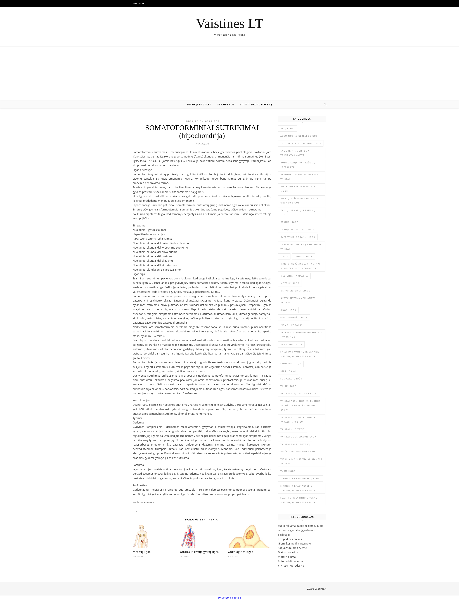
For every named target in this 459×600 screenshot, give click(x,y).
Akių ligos (287, 128)
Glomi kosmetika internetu (294, 543)
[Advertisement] (229, 73)
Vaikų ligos (288, 386)
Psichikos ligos (207, 121)
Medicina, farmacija (294, 275)
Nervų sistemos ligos (295, 290)
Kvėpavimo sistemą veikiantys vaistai (301, 246)
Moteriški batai (287, 557)
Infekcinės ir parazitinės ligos (297, 188)
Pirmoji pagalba (199, 104)
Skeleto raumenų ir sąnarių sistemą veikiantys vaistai (300, 354)
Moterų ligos (141, 551)
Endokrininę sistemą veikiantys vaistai (294, 153)
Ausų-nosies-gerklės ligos (299, 136)
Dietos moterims (288, 552)
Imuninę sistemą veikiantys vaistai (299, 176)
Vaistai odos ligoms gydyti (299, 436)
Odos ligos (288, 310)
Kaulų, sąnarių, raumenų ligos (298, 212)
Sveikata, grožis (291, 378)
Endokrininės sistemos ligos (300, 143)
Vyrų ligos (287, 471)
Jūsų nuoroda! (291, 565)
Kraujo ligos (289, 222)
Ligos (189, 121)
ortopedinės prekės (290, 539)
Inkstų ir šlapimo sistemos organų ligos (299, 200)
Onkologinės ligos (240, 551)
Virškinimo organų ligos (298, 451)
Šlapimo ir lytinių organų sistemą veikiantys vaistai (299, 500)
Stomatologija (290, 363)
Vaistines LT (229, 23)
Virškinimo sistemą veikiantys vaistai (301, 461)
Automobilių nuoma (290, 561)
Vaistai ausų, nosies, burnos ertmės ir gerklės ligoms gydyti (300, 405)
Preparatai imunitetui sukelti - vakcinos (301, 334)
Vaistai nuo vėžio (292, 429)
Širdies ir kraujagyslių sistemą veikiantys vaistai (298, 488)
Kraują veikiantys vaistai (297, 229)
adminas (149, 502)
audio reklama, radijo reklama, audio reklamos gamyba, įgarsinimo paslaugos (300, 530)
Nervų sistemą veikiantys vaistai (298, 300)
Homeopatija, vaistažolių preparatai (298, 164)
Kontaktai (139, 3)
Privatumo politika (229, 597)
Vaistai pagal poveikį (256, 104)
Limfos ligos (303, 256)
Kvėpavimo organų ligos (297, 237)
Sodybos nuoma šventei (292, 548)
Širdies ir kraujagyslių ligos (199, 551)
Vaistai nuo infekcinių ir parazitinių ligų (297, 419)
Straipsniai (225, 104)
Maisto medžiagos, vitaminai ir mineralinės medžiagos (300, 266)
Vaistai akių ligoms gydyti (298, 393)
